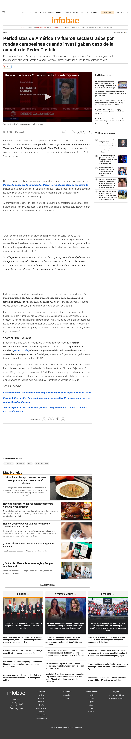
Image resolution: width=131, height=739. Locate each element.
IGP (53, 27)
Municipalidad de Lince (104, 27)
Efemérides (92, 27)
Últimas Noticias (41, 718)
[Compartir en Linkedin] (79, 132)
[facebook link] (11, 704)
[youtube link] (11, 708)
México (75, 12)
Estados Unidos (48, 12)
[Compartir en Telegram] (83, 132)
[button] (4, 12)
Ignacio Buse (37, 27)
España (68, 12)
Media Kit (91, 711)
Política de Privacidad (116, 698)
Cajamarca (9, 463)
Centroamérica (91, 12)
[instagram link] (21, 704)
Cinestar (72, 27)
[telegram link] (16, 708)
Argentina (37, 12)
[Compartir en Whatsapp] (64, 132)
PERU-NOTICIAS (42, 463)
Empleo (66, 698)
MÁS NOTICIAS (47, 585)
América (41, 695)
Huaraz (78, 27)
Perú (82, 12)
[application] (47, 97)
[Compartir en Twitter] (74, 132)
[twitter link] (16, 704)
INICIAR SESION (122, 12)
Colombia (59, 12)
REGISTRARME (107, 12)
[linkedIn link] (21, 708)
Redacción (66, 695)
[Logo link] (65, 20)
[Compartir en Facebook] (69, 132)
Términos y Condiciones (116, 695)
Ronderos (20, 463)
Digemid (85, 27)
